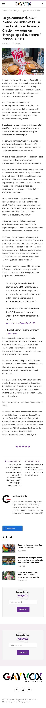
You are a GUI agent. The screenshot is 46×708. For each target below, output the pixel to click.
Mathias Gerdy (20, 496)
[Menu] (3, 4)
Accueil (4, 11)
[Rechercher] (42, 4)
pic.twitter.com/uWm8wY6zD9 (20, 323)
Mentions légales (8, 702)
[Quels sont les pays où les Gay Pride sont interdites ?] (8, 548)
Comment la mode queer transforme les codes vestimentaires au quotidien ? (29, 574)
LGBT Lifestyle (14, 11)
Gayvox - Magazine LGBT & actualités (22, 700)
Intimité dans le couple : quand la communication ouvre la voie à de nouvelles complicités (30, 560)
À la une (7, 537)
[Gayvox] (23, 4)
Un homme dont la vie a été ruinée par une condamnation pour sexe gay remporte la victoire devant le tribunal (34, 470)
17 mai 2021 (11, 333)
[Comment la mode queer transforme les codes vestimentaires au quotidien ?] (8, 575)
